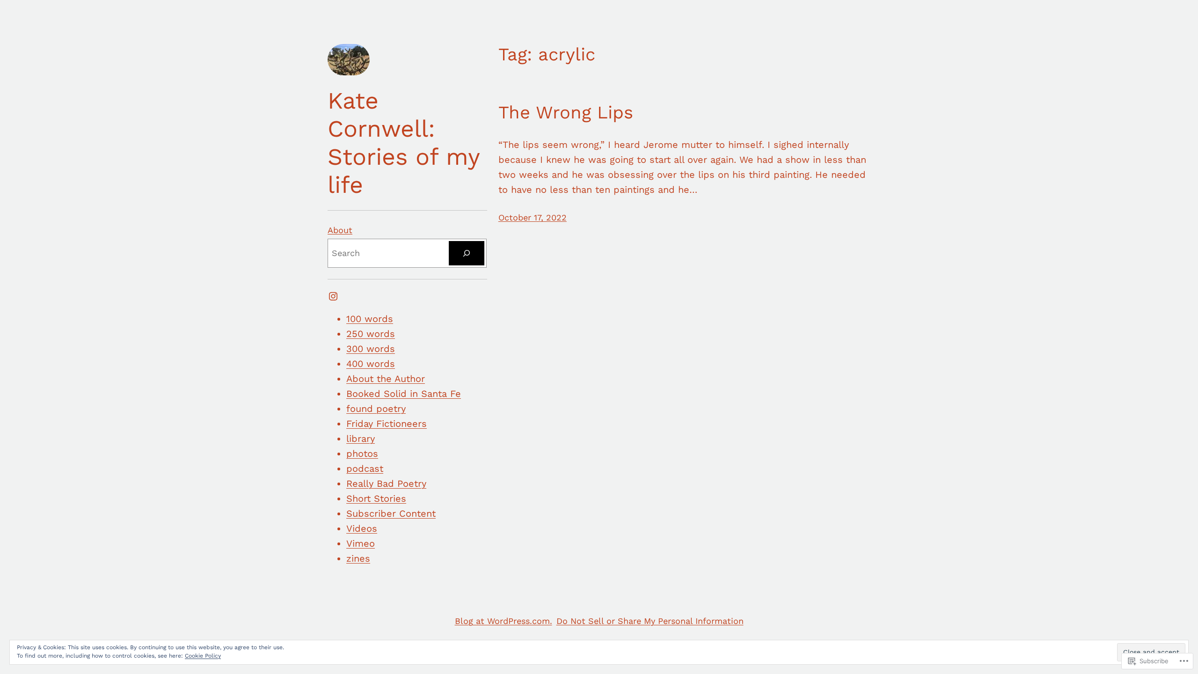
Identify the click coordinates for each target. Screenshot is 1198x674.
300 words (370, 348)
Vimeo (360, 543)
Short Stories (376, 498)
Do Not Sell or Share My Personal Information (650, 621)
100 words (369, 318)
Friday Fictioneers (386, 423)
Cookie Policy (203, 655)
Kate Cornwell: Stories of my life (404, 142)
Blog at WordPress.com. (503, 621)
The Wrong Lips (565, 112)
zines (358, 558)
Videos (361, 528)
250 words (370, 333)
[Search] (466, 253)
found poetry (376, 408)
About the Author (385, 378)
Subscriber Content (391, 513)
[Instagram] (333, 296)
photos (362, 453)
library (360, 438)
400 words (370, 363)
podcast (364, 468)
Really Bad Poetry (386, 483)
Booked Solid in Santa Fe (403, 393)
